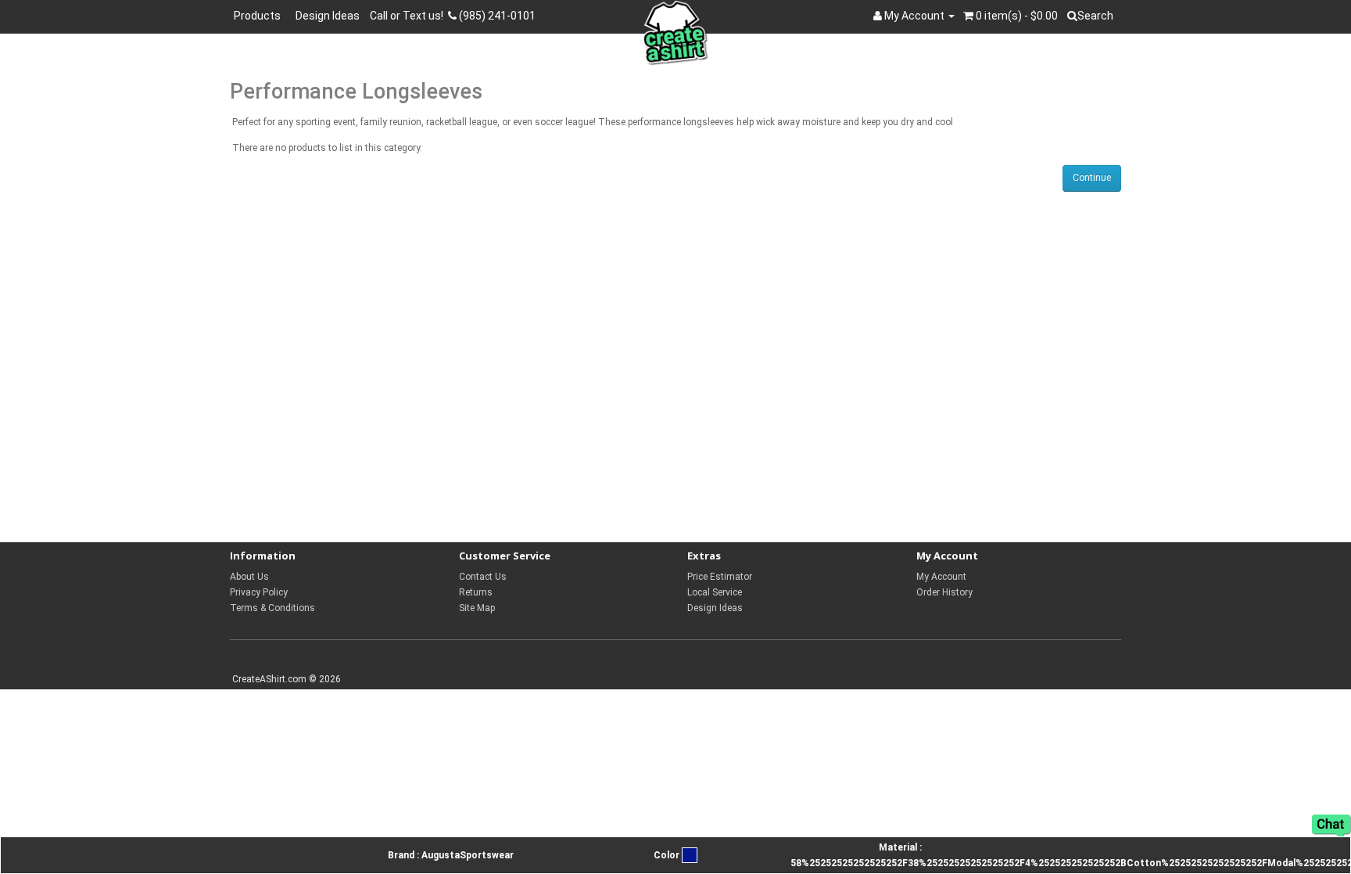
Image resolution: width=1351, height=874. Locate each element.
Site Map (477, 607)
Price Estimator (719, 576)
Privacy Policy (259, 592)
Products (259, 15)
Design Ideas (328, 15)
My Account (941, 576)
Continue (1092, 177)
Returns (476, 592)
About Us (249, 576)
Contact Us (483, 576)
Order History (944, 592)
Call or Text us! (409, 15)
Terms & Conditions (272, 607)
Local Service (714, 592)
